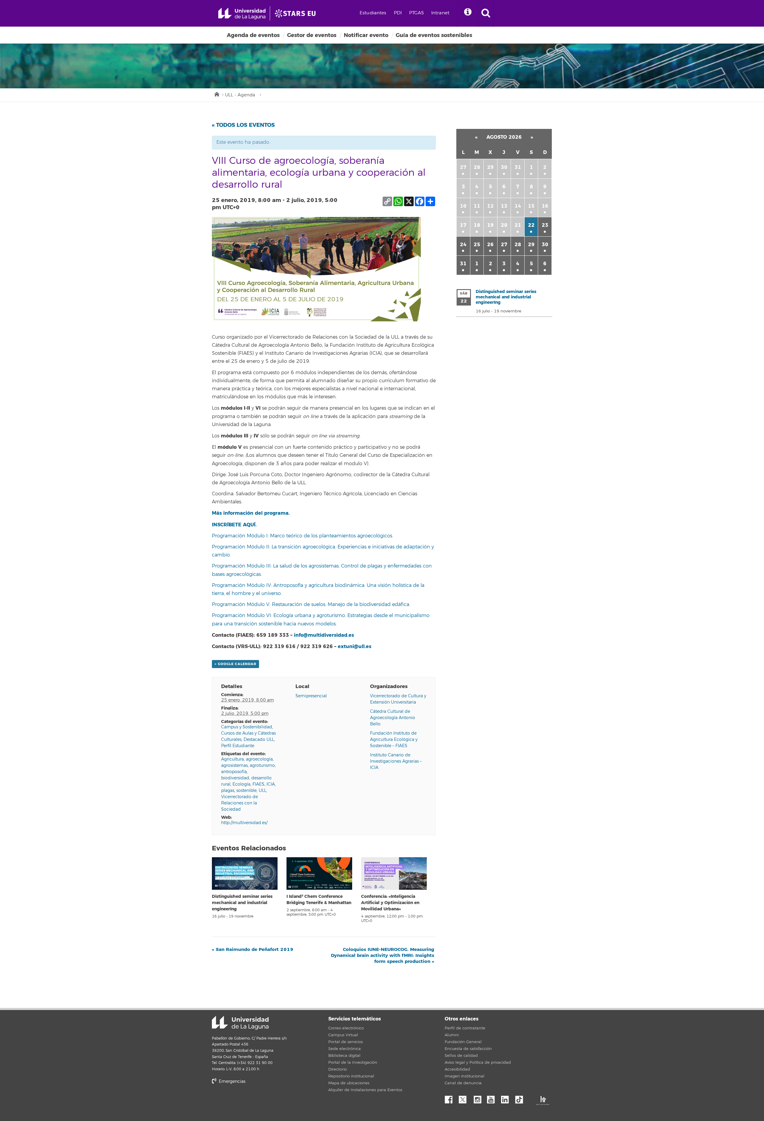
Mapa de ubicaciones (348, 1083)
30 (504, 167)
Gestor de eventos (311, 35)
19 (490, 225)
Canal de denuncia (463, 1083)
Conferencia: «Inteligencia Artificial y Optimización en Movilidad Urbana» (390, 903)
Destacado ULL (259, 739)
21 (518, 225)
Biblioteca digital (344, 1055)
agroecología (259, 759)
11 (477, 206)
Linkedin (507, 1098)
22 (531, 225)
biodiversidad (235, 778)
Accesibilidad (457, 1069)
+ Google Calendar (235, 664)
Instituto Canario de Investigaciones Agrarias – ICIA (396, 761)
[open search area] (485, 13)
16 (545, 206)
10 (463, 206)
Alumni (452, 1035)
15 (531, 206)
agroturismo (262, 765)
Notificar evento (366, 35)
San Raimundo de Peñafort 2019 (252, 949)
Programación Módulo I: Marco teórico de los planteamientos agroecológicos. (302, 536)
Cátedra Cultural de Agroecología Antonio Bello (392, 718)
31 (518, 167)
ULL (262, 790)
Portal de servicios (345, 1042)
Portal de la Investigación (352, 1062)
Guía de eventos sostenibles (434, 35)
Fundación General (463, 1042)
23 (545, 225)
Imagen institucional (464, 1076)
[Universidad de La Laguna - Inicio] (244, 13)
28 (477, 167)
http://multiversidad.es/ (244, 822)
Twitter (465, 1098)
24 (463, 244)
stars (256, 1101)
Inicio (216, 93)
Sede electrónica (344, 1048)
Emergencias (231, 1081)
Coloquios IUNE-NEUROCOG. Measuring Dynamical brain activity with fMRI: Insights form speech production (382, 955)
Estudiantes (373, 13)
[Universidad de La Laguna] (297, 13)
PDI (398, 13)
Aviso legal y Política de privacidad (478, 1062)
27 (463, 167)
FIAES (258, 784)
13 (504, 206)
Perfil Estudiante (237, 745)
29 (490, 167)
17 (463, 225)
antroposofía (234, 771)
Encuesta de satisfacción (468, 1048)
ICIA (271, 784)
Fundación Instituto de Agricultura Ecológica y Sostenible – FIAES (394, 739)
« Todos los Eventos (243, 125)
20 (504, 225)
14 (518, 206)
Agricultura (232, 759)
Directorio (337, 1069)
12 (490, 206)
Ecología (241, 784)
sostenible (246, 790)
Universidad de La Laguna (240, 1023)
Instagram (479, 1098)
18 (477, 225)
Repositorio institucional (351, 1076)
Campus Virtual (343, 1035)
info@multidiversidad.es (324, 635)
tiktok (521, 1098)
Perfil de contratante (465, 1028)
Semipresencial (311, 695)
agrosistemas (234, 765)
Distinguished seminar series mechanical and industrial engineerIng (242, 903)
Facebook (451, 1098)
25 (477, 244)
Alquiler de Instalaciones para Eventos (365, 1090)
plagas (227, 790)
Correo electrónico (346, 1028)
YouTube (493, 1098)
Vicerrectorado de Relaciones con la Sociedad (239, 803)
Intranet (440, 13)
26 (490, 244)
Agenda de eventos (253, 35)
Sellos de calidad (461, 1055)
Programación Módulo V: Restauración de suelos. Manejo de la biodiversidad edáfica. (311, 604)
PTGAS (416, 13)
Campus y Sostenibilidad (246, 727)
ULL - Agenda (240, 95)
